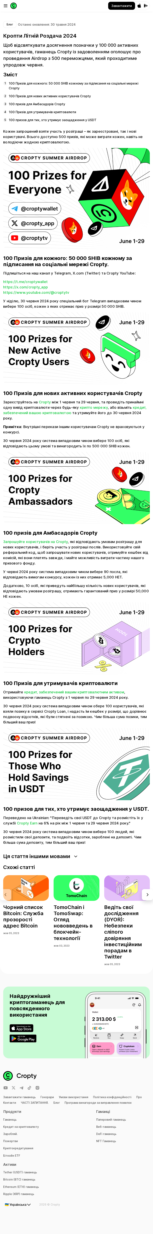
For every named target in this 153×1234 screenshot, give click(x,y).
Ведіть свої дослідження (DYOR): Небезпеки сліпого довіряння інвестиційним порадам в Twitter (123, 932)
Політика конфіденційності (112, 1097)
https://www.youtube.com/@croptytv (36, 292)
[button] (147, 894)
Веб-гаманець (106, 1126)
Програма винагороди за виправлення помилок (98, 1102)
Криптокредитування (18, 1148)
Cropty (45, 402)
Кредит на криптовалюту (21, 1126)
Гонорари (47, 1097)
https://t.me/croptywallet (25, 282)
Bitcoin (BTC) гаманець (19, 1179)
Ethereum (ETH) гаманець (21, 1186)
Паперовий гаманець (111, 1119)
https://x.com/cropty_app (25, 287)
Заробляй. (10, 1134)
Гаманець (10, 1119)
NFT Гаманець (106, 1141)
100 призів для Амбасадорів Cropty (37, 104)
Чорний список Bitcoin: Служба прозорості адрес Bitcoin (23, 916)
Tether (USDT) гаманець (20, 1172)
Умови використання (73, 1097)
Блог (56, 1102)
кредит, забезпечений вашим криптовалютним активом (74, 692)
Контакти (9, 1102)
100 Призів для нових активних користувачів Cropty (50, 96)
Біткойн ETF (11, 1155)
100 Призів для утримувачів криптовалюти (42, 112)
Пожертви (10, 1141)
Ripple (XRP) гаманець (18, 1194)
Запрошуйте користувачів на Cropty (35, 542)
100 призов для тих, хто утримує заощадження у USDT (52, 120)
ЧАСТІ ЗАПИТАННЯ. (35, 1102)
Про (139, 1097)
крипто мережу (94, 407)
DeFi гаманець (106, 1134)
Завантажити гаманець (19, 1097)
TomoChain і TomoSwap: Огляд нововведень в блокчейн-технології (73, 922)
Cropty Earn (27, 823)
